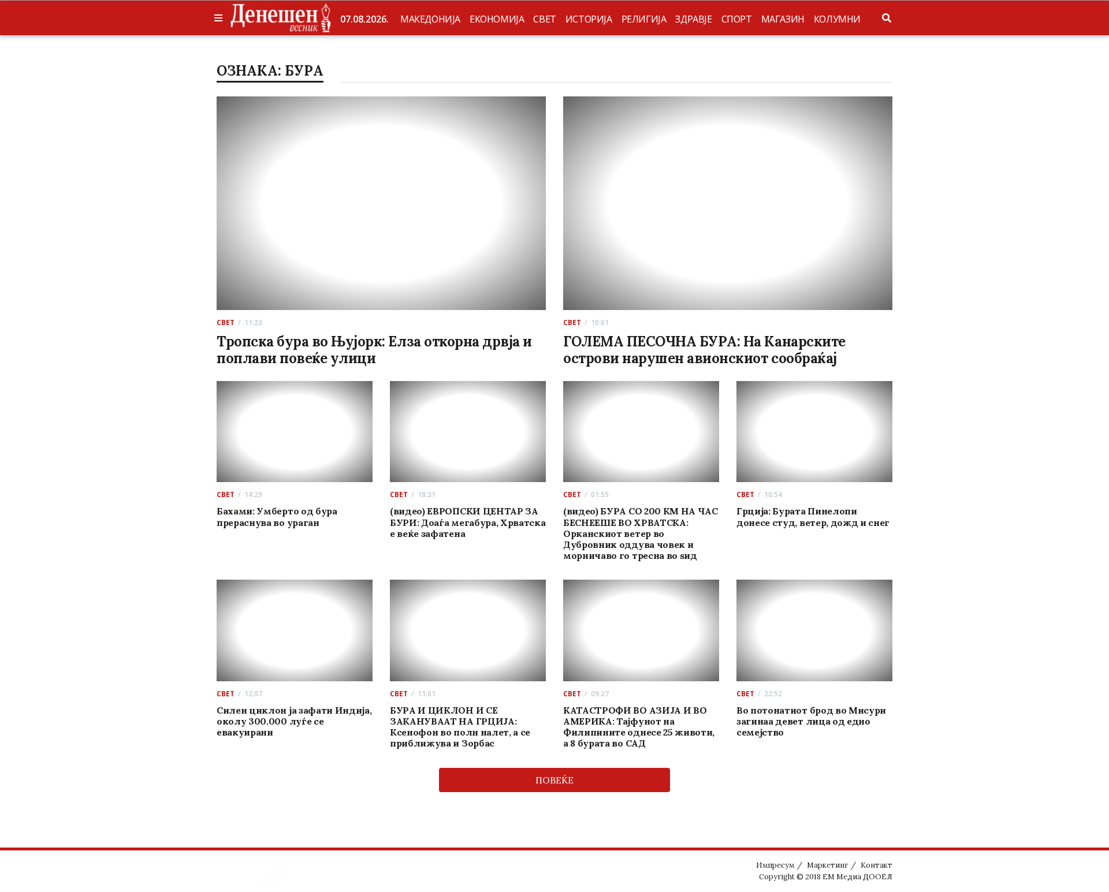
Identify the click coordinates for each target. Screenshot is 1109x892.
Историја (588, 19)
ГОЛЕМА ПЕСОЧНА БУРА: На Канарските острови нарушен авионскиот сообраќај (704, 350)
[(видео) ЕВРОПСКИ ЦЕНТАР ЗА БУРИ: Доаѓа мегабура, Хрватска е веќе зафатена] (468, 432)
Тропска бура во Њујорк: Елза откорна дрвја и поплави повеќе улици (374, 350)
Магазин (783, 19)
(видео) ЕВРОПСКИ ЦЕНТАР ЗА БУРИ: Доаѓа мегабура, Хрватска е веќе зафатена (467, 522)
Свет (544, 19)
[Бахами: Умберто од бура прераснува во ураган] (295, 432)
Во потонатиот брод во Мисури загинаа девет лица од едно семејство (811, 721)
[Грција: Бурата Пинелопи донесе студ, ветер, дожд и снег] (815, 432)
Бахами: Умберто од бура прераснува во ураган (277, 516)
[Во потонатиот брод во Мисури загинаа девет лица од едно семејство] (815, 630)
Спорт (736, 19)
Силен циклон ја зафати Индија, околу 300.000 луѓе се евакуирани (294, 721)
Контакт (876, 865)
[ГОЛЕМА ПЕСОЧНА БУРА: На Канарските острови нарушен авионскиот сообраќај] (727, 203)
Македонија (430, 19)
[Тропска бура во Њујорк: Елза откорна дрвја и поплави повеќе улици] (381, 203)
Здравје (693, 19)
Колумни (837, 19)
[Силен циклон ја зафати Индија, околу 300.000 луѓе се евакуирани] (295, 630)
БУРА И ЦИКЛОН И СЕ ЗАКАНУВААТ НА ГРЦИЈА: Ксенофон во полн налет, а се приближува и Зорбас (460, 726)
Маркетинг (827, 865)
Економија (497, 19)
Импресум (775, 865)
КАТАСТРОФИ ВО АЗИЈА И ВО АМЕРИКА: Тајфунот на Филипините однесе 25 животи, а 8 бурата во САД (638, 726)
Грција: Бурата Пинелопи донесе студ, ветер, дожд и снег (813, 516)
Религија (644, 19)
